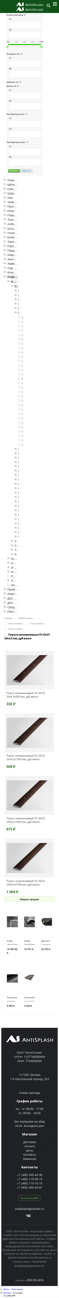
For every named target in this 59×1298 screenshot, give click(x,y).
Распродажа (15, 611)
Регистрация (17, 1289)
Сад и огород (16, 268)
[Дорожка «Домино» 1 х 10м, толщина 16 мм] (46, 922)
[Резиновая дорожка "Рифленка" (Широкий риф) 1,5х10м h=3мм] (12, 978)
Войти (6, 1289)
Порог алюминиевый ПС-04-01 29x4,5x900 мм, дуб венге (25, 694)
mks (10, 198)
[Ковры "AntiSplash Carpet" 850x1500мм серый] (29, 922)
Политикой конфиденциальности (30, 1263)
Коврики (13, 193)
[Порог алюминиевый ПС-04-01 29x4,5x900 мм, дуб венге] (29, 670)
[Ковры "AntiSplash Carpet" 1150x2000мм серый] (12, 922)
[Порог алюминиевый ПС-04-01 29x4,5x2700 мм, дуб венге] (29, 858)
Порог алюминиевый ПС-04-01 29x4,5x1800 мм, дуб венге (25, 820)
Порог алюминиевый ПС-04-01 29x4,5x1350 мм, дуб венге (25, 757)
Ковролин (14, 255)
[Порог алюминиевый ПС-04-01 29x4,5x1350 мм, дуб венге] (29, 732)
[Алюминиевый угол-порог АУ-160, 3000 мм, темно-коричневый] (29, 978)
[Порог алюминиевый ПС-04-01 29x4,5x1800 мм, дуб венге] (29, 795)
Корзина (7, 1292)
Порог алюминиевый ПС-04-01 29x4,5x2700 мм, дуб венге (25, 882)
